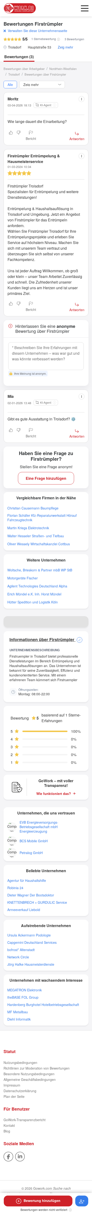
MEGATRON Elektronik (24, 990)
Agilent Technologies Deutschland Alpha (37, 586)
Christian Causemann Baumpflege (33, 508)
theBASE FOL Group (22, 997)
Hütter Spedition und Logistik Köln (32, 602)
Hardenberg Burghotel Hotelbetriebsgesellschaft (43, 1004)
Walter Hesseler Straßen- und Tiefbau (35, 536)
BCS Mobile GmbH (34, 841)
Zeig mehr (65, 47)
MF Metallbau (17, 1012)
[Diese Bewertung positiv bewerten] (11, 135)
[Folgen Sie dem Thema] (81, 1201)
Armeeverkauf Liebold (23, 910)
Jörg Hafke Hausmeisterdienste (30, 964)
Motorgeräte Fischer (22, 578)
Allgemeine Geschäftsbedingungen (30, 1079)
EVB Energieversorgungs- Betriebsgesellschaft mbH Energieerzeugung (39, 827)
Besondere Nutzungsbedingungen (29, 1073)
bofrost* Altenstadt (21, 950)
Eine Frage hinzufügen (46, 478)
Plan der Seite (14, 1096)
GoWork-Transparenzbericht (25, 1119)
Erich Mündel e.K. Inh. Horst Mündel (34, 594)
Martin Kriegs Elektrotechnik (28, 528)
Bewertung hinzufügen (42, 1200)
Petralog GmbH (31, 853)
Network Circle (18, 957)
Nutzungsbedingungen (20, 1062)
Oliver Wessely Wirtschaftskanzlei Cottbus (38, 544)
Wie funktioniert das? (53, 793)
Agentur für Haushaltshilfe (26, 880)
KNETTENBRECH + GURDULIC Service (37, 902)
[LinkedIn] (20, 1156)
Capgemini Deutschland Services (32, 942)
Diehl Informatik (19, 1019)
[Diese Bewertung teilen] (81, 99)
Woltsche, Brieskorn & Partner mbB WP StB (39, 570)
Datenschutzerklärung (20, 1090)
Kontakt (9, 1125)
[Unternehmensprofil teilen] (83, 622)
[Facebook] (8, 1156)
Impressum (12, 1085)
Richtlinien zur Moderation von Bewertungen (37, 1068)
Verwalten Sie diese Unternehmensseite (37, 30)
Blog (7, 1131)
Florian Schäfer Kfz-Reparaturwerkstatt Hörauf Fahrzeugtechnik (42, 517)
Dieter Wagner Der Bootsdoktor (30, 895)
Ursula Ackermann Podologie (29, 935)
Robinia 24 (15, 888)
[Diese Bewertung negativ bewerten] (18, 135)
